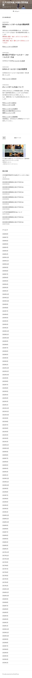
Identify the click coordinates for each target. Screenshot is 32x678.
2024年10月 (5, 301)
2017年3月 (5, 582)
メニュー (17, 11)
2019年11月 (5, 481)
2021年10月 (5, 414)
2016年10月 (5, 595)
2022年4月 (5, 394)
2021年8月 (5, 421)
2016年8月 (5, 602)
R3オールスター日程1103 (9, 78)
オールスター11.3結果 (19, 61)
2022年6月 (5, 388)
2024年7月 (5, 311)
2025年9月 (5, 267)
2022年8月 (5, 381)
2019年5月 (5, 502)
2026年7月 (5, 237)
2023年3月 (5, 361)
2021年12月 (5, 408)
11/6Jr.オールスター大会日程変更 (14, 69)
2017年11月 (5, 555)
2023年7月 (5, 348)
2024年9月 (5, 304)
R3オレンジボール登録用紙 (10, 116)
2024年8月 (5, 307)
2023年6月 (5, 351)
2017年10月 (5, 559)
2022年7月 (5, 384)
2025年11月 (5, 260)
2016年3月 (5, 619)
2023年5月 (5, 354)
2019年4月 (5, 505)
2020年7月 (5, 458)
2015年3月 (5, 659)
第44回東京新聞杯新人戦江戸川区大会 (12, 182)
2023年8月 (5, 344)
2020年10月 (5, 448)
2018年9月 (5, 525)
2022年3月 (5, 398)
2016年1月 (5, 625)
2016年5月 (5, 612)
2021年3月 (5, 438)
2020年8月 (5, 455)
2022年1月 (5, 405)
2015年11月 (5, 632)
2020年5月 (5, 465)
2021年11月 (5, 411)
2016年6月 (5, 609)
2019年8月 (5, 492)
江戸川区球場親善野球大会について (12, 212)
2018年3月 (5, 545)
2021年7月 (5, 425)
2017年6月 (5, 572)
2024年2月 (5, 327)
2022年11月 (5, 371)
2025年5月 (5, 281)
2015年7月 (5, 646)
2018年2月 (5, 548)
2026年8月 (5, 234)
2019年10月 (5, 485)
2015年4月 (5, 656)
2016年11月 (5, 592)
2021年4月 (5, 435)
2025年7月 (5, 274)
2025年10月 (5, 264)
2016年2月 (5, 622)
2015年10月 (5, 636)
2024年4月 (5, 321)
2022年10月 (5, 374)
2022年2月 (5, 401)
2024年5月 (5, 317)
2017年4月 (5, 579)
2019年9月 (5, 488)
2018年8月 (5, 528)
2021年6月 (5, 428)
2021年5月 (5, 431)
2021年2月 (5, 441)
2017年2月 (5, 585)
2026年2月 (5, 254)
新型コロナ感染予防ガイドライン (11, 110)
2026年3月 (5, 250)
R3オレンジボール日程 (8, 104)
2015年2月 (5, 662)
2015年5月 (5, 652)
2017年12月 (5, 552)
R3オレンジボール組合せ (9, 102)
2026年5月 (5, 244)
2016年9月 (5, 599)
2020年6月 (5, 461)
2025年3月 (5, 287)
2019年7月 (5, 495)
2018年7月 (5, 532)
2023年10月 (5, 338)
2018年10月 (5, 522)
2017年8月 (5, 565)
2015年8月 (5, 642)
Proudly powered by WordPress (10, 674)
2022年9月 (5, 378)
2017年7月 (5, 569)
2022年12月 (5, 368)
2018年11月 (5, 518)
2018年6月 (5, 535)
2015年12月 (5, 629)
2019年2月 (5, 512)
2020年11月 (5, 445)
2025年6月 (5, 277)
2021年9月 (5, 418)
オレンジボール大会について (13, 87)
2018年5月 (5, 538)
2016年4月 (5, 615)
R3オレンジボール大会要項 (10, 108)
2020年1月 (5, 475)
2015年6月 (5, 649)
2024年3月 (5, 324)
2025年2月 (5, 291)
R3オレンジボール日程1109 (10, 46)
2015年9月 (5, 639)
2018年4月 (5, 542)
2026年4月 (5, 247)
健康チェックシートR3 (8, 112)
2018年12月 (5, 515)
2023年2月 (5, 364)
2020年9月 (5, 451)
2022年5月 (5, 391)
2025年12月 (5, 257)
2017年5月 (5, 575)
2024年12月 (5, 294)
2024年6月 (5, 314)
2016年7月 (5, 605)
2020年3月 (5, 471)
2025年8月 (5, 271)
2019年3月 (5, 508)
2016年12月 (5, 589)
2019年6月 (5, 498)
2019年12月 (5, 478)
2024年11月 (5, 297)
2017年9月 (5, 562)
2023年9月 (5, 341)
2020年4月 (5, 468)
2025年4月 (5, 284)
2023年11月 (5, 334)
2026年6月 (5, 240)
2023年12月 (5, 331)
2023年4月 (5, 358)
